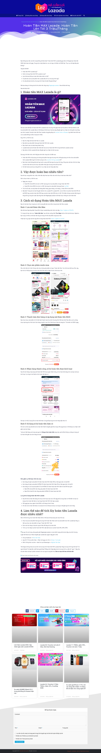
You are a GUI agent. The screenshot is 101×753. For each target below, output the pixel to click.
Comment (17, 714)
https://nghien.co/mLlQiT (57, 218)
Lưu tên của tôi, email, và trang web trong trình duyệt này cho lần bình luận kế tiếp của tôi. (39, 733)
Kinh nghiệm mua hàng (61, 15)
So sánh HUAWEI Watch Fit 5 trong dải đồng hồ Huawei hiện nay (24, 691)
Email (40, 728)
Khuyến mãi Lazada (34, 555)
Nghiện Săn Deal (55, 542)
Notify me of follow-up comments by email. (27, 736)
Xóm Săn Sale (36, 537)
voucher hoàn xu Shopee (61, 132)
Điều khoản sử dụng (84, 751)
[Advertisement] (50, 48)
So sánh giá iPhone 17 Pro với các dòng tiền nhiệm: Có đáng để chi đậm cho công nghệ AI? (76, 686)
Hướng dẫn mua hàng (32, 15)
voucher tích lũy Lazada (53, 160)
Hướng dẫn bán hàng (46, 15)
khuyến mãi (26, 555)
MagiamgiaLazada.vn (54, 85)
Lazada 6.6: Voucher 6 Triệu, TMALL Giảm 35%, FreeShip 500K (49, 686)
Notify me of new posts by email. (24, 738)
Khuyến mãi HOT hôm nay (33, 21)
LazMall (66, 186)
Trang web (65, 728)
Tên (16, 728)
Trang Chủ (20, 15)
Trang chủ (23, 21)
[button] (30, 610)
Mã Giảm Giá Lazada (24, 750)
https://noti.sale (55, 540)
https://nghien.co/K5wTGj (66, 210)
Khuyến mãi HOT (76, 15)
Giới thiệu (74, 751)
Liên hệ (78, 751)
